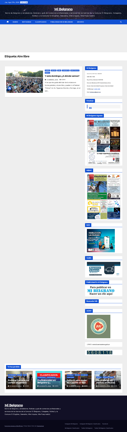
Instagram (26, 22)
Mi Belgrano (63, 9)
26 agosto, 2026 (45, 386)
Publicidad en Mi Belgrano (61, 22)
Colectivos (70, 377)
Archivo (80, 22)
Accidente (70, 375)
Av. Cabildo (84, 375)
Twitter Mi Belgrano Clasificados (103, 428)
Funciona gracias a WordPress (14, 426)
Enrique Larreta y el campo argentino (18, 381)
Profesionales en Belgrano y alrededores (46, 382)
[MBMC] (103, 197)
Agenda (47, 70)
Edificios (105, 377)
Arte (24, 375)
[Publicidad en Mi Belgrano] (101, 291)
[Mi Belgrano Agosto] (103, 142)
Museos (10, 377)
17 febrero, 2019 (52, 79)
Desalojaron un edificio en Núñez (105, 381)
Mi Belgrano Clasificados (72, 428)
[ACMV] (98, 326)
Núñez (111, 377)
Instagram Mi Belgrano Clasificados (90, 424)
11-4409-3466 (97, 89)
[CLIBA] (103, 269)
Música (47, 72)
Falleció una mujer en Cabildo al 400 (77, 381)
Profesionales (51, 377)
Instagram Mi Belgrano (71, 424)
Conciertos (65, 70)
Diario (15, 22)
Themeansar (40, 426)
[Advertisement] (63, 38)
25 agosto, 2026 (75, 386)
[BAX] (101, 240)
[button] (121, 22)
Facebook (105, 424)
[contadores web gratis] (99, 352)
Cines (59, 70)
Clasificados (40, 22)
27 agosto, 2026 (16, 386)
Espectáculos (75, 70)
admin (63, 79)
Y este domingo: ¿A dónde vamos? (62, 76)
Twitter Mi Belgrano (87, 428)
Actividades (11, 375)
